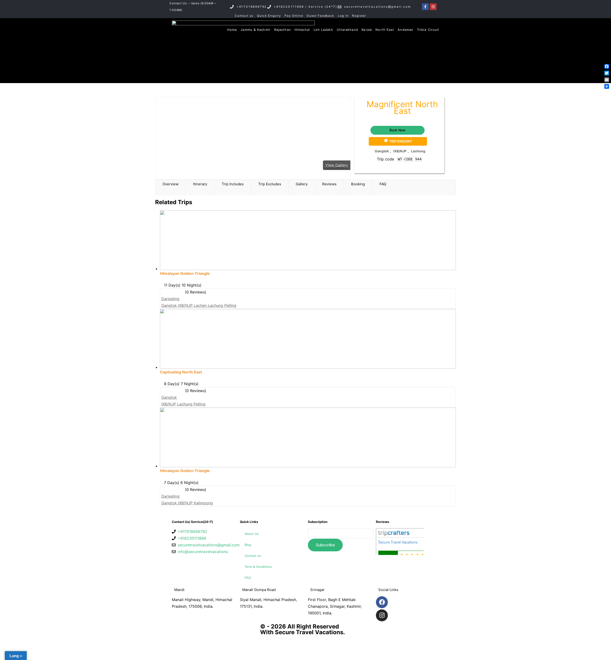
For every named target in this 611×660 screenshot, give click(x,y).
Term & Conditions (258, 567)
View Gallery (336, 165)
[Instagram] (433, 6)
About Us (252, 534)
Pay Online (293, 15)
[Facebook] (382, 602)
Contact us (244, 15)
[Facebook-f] (425, 6)
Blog (248, 545)
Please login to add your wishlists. (362, 108)
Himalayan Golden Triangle (185, 273)
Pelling (230, 305)
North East (384, 30)
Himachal (302, 30)
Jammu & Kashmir (256, 30)
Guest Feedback (320, 15)
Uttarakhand (347, 30)
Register (359, 15)
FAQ (248, 578)
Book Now (398, 130)
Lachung (418, 151)
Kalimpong (203, 502)
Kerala (367, 30)
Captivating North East (181, 372)
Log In (343, 15)
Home (232, 30)
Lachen (201, 305)
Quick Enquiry (269, 15)
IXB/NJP (399, 151)
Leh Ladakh (323, 30)
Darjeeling (170, 298)
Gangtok (382, 151)
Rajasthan (282, 30)
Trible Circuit (428, 30)
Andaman (405, 30)
